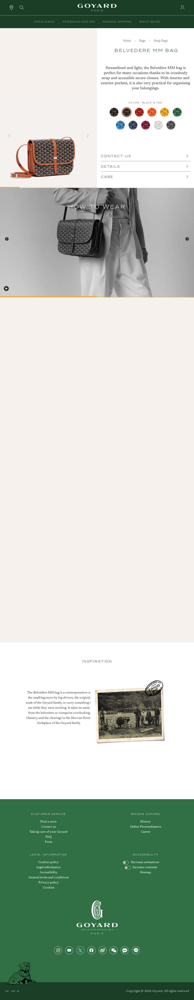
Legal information (48, 867)
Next (187, 239)
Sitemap (145, 872)
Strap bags (161, 40)
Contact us (48, 826)
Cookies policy (48, 862)
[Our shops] (11, 7)
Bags (142, 40)
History (145, 821)
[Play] (6, 288)
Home (127, 40)
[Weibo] (103, 950)
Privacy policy (48, 882)
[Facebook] (91, 950)
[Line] (136, 950)
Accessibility (48, 872)
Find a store (48, 821)
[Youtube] (69, 950)
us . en (10, 991)
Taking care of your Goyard (48, 831)
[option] (114, 112)
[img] (22, 7)
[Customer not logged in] (182, 7)
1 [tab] (2, 298)
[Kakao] (125, 950)
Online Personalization (145, 826)
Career (145, 831)
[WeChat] (114, 950)
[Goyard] (97, 917)
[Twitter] (80, 950)
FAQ (48, 836)
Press (48, 842)
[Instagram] (58, 950)
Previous (7, 239)
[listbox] (145, 119)
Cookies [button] (48, 887)
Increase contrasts (145, 867)
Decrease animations (145, 862)
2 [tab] (99, 298)
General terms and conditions (49, 877)
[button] (44, 21)
